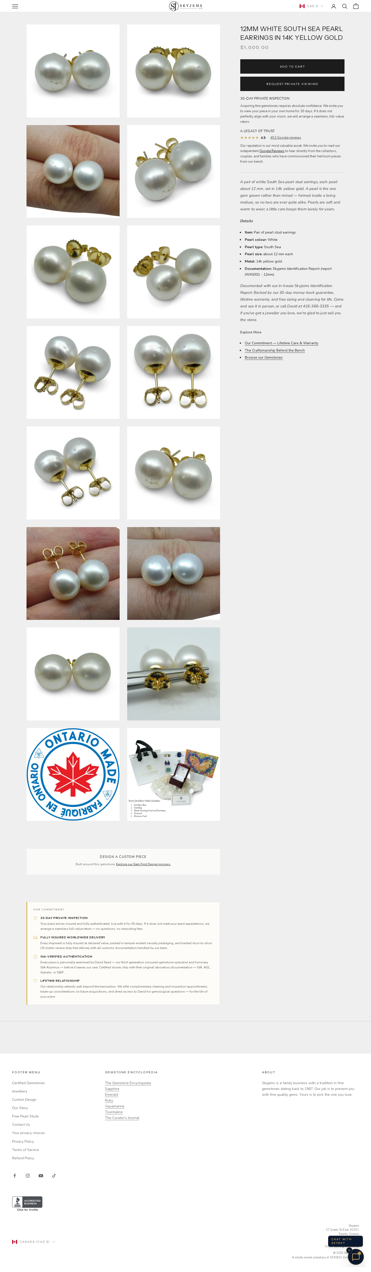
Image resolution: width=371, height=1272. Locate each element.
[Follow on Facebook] (14, 1175)
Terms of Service (25, 1149)
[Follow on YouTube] (40, 1175)
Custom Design (24, 1099)
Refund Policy (23, 1158)
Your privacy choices (28, 1133)
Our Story (20, 1108)
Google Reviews (271, 151)
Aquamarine (114, 1106)
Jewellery (19, 1091)
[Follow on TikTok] (54, 1175)
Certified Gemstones (28, 1083)
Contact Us (21, 1124)
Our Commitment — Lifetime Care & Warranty (281, 343)
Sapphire (112, 1088)
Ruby (109, 1100)
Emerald (111, 1094)
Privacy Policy (23, 1141)
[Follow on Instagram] (27, 1175)
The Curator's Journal (122, 1117)
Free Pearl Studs (25, 1116)
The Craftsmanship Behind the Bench (275, 350)
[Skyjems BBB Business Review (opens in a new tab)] (185, 1204)
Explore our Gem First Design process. (143, 864)
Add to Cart (292, 66)
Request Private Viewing (292, 83)
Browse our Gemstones (264, 357)
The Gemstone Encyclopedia (128, 1083)
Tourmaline (114, 1112)
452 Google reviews (285, 137)
